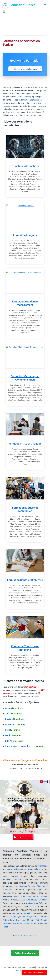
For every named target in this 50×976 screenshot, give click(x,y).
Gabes (6, 920)
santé (5, 876)
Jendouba (31, 900)
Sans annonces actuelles (24, 746)
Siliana (34, 917)
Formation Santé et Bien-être (25, 580)
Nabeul (22, 917)
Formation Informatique (25, 166)
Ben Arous (33, 896)
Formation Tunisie (22, 5)
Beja (12, 920)
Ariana (14, 708)
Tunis (13, 713)
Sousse (14, 719)
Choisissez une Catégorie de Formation (25, 760)
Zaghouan (17, 923)
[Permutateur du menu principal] (44, 5)
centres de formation (22, 913)
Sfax (13, 730)
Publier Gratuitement (25, 953)
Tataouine (7, 923)
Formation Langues (25, 235)
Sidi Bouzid (41, 920)
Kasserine (21, 920)
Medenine (42, 923)
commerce (18, 879)
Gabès (13, 735)
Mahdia (30, 920)
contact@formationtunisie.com (28, 935)
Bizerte (14, 741)
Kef (28, 917)
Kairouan (43, 917)
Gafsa (26, 923)
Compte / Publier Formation (34, 972)
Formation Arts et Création (25, 443)
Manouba (14, 917)
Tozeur (33, 923)
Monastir (15, 724)
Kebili (5, 927)
